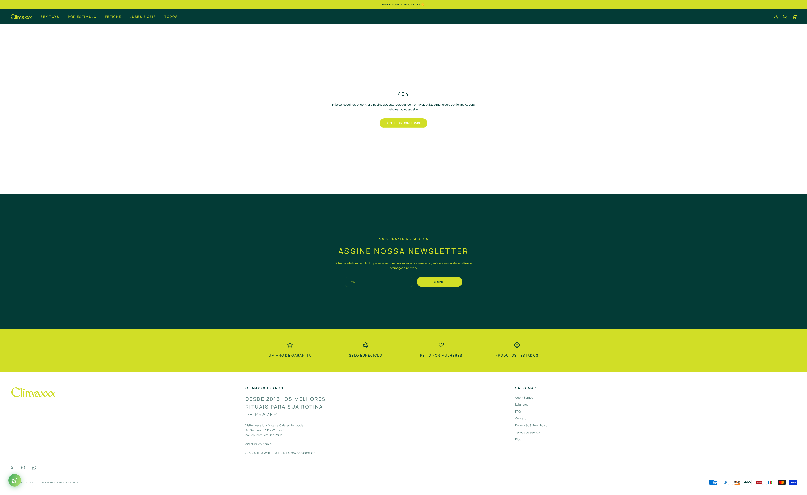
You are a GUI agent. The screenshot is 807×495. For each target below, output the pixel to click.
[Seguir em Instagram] (23, 468)
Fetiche (113, 16)
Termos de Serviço (527, 432)
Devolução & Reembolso (531, 425)
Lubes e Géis (143, 16)
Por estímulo (82, 16)
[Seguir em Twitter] (12, 468)
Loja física (522, 404)
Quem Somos (524, 397)
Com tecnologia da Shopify (59, 482)
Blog (518, 439)
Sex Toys (50, 16)
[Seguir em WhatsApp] (34, 468)
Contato (520, 418)
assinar (440, 282)
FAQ (518, 411)
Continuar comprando (403, 123)
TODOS (171, 16)
